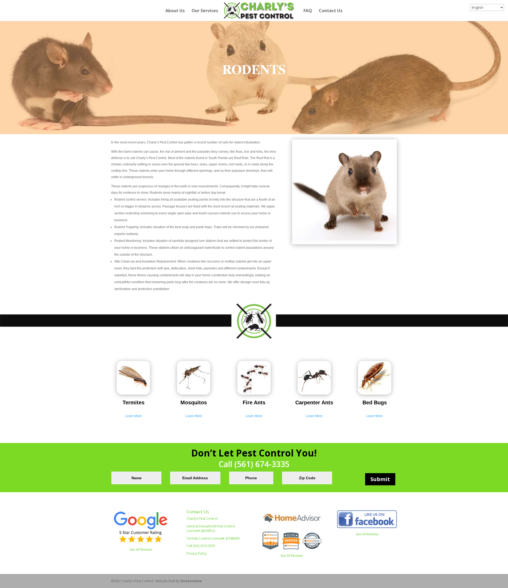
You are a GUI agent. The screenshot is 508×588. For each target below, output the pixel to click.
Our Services (205, 11)
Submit (380, 479)
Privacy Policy (197, 553)
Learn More (133, 416)
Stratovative (191, 581)
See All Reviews (141, 549)
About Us (175, 11)
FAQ (307, 11)
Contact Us (330, 11)
